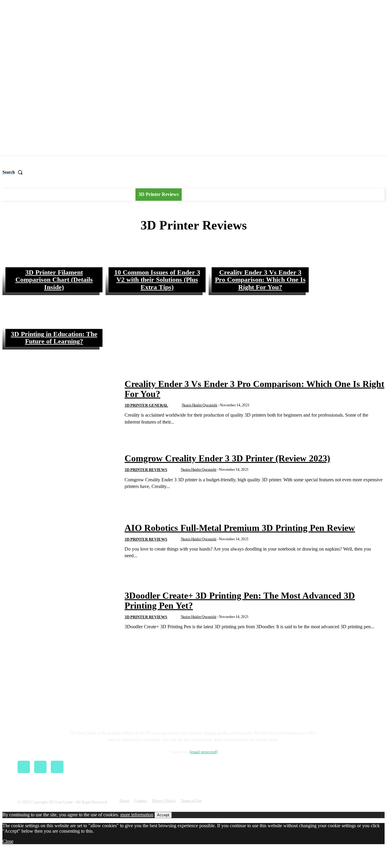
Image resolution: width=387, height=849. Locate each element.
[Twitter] (40, 767)
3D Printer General (146, 405)
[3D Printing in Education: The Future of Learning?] (50, 322)
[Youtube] (57, 767)
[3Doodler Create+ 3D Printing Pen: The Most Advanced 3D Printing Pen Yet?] (59, 610)
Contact (140, 800)
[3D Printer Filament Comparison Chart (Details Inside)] (50, 268)
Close (7, 841)
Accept (163, 815)
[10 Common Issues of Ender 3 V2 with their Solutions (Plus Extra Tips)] (154, 268)
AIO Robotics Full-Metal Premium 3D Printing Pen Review (240, 528)
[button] (13, 172)
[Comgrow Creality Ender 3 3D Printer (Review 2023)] (59, 471)
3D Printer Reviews (146, 469)
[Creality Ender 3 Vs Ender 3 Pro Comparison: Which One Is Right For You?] (257, 268)
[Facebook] (24, 767)
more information (136, 814)
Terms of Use (191, 800)
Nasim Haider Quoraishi (199, 405)
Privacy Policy (164, 800)
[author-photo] (177, 406)
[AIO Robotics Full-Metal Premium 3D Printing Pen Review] (59, 541)
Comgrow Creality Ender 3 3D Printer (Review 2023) (227, 458)
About (124, 800)
